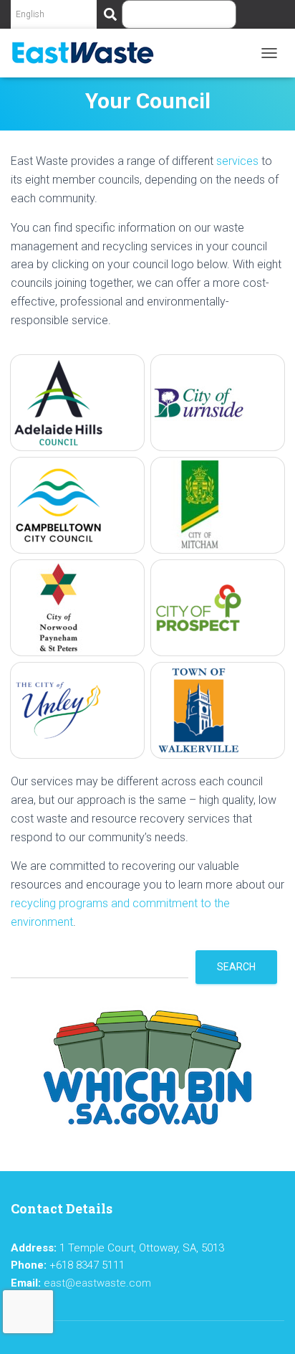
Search (236, 966)
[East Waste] (88, 53)
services (237, 161)
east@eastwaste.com (97, 1283)
